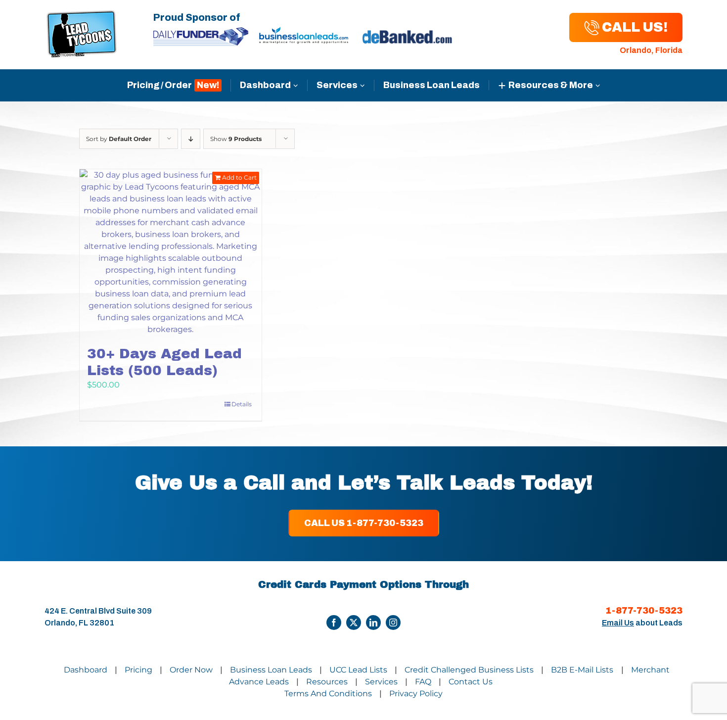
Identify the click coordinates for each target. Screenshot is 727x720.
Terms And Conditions (328, 693)
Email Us (618, 623)
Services (337, 85)
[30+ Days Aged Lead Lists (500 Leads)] (171, 252)
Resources (327, 681)
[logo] (82, 15)
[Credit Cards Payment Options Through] (333, 622)
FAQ (423, 681)
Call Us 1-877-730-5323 (363, 523)
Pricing (138, 669)
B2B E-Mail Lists (583, 669)
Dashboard (265, 85)
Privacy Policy (416, 693)
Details (241, 404)
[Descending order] (190, 139)
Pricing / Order (159, 85)
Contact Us (471, 681)
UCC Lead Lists (358, 669)
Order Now (191, 669)
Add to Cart (239, 177)
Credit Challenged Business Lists (469, 669)
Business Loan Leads (431, 85)
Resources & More (550, 85)
